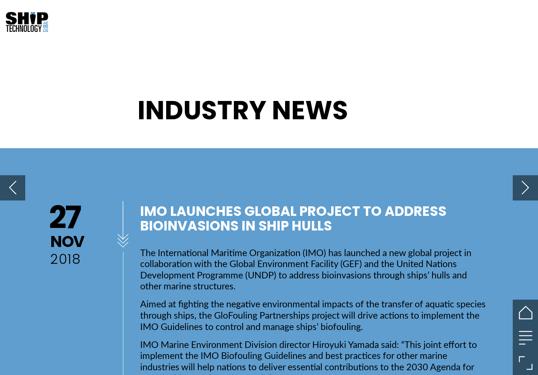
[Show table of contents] (525, 337)
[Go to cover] (525, 312)
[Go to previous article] (12, 187)
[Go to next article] (525, 187)
